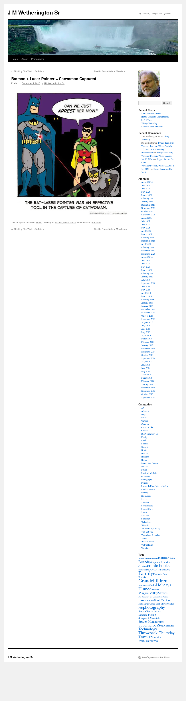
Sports (144, 512)
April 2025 (146, 230)
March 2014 (146, 377)
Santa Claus (145, 611)
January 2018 (147, 302)
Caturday (145, 423)
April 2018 (146, 292)
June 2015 (145, 328)
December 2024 (148, 240)
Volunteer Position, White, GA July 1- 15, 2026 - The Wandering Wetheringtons (157, 149)
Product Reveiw (148, 489)
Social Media (147, 505)
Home (15, 59)
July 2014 (145, 364)
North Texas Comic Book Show (152, 603)
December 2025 (148, 204)
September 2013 (148, 397)
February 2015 (147, 341)
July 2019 (145, 279)
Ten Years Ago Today (150, 528)
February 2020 (147, 273)
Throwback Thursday (150, 534)
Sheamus (145, 502)
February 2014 (147, 381)
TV (151, 637)
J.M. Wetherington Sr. (54, 83)
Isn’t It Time (146, 119)
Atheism (145, 410)
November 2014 (148, 351)
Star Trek (145, 515)
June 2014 (145, 367)
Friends (144, 443)
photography (154, 607)
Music (144, 469)
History (144, 453)
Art (142, 407)
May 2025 (145, 227)
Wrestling (145, 548)
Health (144, 450)
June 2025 (145, 224)
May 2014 (145, 371)
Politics (144, 482)
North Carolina (162, 600)
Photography (146, 479)
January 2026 (147, 201)
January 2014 (147, 384)
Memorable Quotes (149, 463)
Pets (140, 607)
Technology (146, 521)
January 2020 (147, 276)
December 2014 (148, 348)
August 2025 (147, 217)
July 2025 (145, 221)
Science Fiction (147, 615)
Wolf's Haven (147, 544)
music (142, 599)
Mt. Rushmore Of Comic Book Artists (153, 596)
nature (150, 600)
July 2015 (145, 325)
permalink (96, 222)
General (144, 446)
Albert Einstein (144, 558)
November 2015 (148, 312)
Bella (172, 558)
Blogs (143, 414)
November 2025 (148, 208)
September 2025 (148, 214)
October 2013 (147, 394)
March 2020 (146, 270)
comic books (69, 222)
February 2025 (147, 237)
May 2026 (145, 191)
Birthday (144, 561)
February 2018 (147, 299)
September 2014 (148, 358)
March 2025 (146, 234)
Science (144, 499)
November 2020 (148, 253)
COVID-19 (154, 569)
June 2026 (145, 188)
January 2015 (147, 345)
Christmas (142, 566)
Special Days (147, 508)
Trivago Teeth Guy (149, 123)
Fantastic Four (160, 574)
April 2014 (146, 374)
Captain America (160, 562)
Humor (39, 222)
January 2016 (147, 305)
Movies (144, 466)
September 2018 (148, 283)
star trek (159, 621)
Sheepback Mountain (149, 618)
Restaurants (146, 495)
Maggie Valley (148, 593)
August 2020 (147, 256)
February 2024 (147, 247)
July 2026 (145, 185)
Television (145, 525)
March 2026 (146, 194)
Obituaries (145, 476)
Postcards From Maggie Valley (154, 485)
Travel (144, 538)
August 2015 (147, 322)
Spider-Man (146, 621)
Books (144, 417)
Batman (58, 222)
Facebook (165, 569)
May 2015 (145, 332)
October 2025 (147, 211)
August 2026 (147, 181)
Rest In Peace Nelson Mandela (111, 71)
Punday (144, 492)
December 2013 (148, 387)
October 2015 (147, 315)
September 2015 (148, 318)
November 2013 (148, 390)
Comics (144, 430)
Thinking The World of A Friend (28, 71)
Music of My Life (149, 472)
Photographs (38, 59)
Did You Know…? (149, 433)
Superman (145, 518)
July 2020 (145, 260)
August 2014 (147, 361)
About (24, 59)
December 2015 (148, 309)
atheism (154, 558)
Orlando (170, 603)
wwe (155, 640)
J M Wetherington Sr (34, 12)
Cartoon (144, 420)
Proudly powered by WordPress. (156, 657)
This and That (147, 531)
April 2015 (146, 335)
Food (143, 440)
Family (144, 437)
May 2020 (145, 266)
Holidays (145, 456)
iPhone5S (155, 589)
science (156, 611)
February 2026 (147, 198)
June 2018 (145, 286)
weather (157, 637)
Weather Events (148, 541)
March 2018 (146, 296)
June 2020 (145, 263)
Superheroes (148, 625)
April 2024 (146, 243)
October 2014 (147, 354)
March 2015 (146, 338)
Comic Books (147, 427)
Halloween (143, 585)
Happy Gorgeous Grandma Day (155, 116)
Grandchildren (152, 580)
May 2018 (145, 289)
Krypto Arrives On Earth (152, 126)
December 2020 (148, 250)
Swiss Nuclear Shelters (151, 113)
